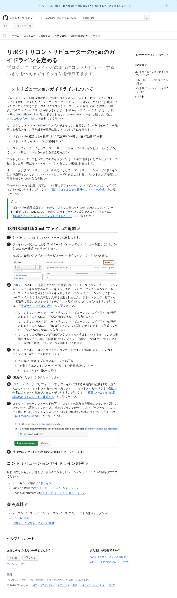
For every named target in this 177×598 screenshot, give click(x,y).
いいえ (32, 557)
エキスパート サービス (92, 585)
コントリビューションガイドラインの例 (45, 463)
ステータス (63, 585)
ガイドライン (43, 483)
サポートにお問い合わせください (111, 561)
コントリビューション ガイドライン (56, 488)
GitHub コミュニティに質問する (110, 556)
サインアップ (24, 25)
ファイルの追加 (42, 228)
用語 (34, 585)
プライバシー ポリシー (17, 564)
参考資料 (15, 504)
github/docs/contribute (22, 118)
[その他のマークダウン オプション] (168, 54)
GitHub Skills (20, 518)
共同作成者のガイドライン (85, 35)
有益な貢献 (60, 35)
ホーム (15, 35)
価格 (74, 585)
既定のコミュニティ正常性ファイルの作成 (78, 189)
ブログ (111, 585)
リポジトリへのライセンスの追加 (33, 523)
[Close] (167, 6)
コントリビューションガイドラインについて (50, 88)
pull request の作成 (27, 416)
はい (16, 557)
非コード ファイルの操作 (36, 305)
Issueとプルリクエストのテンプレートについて (42, 215)
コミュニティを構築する (37, 35)
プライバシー (47, 585)
